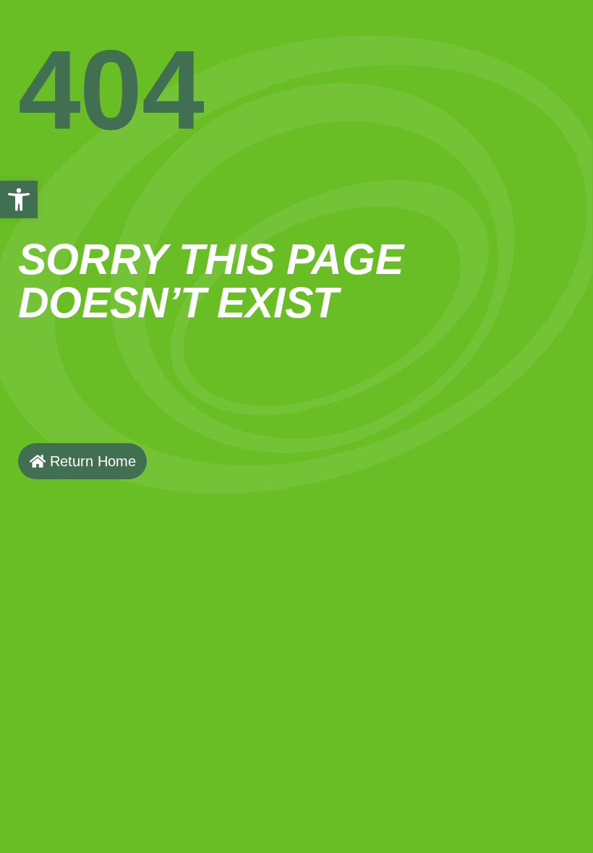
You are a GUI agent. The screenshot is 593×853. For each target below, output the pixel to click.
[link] (19, 199)
